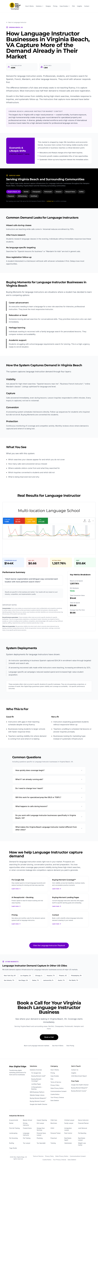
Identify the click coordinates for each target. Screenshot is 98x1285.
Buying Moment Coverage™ (36, 1080)
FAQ (73, 6)
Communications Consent (58, 1091)
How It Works (29, 6)
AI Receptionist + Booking (36, 1088)
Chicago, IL (38, 975)
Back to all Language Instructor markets (36, 1045)
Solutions (39, 6)
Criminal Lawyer (69, 1120)
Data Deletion (55, 1100)
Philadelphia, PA (76, 975)
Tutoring (53, 1143)
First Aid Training (14, 1128)
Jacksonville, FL (48, 980)
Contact (86, 6)
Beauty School (27, 1120)
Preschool (54, 1138)
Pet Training (26, 1138)
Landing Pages (36, 1084)
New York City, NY (10, 975)
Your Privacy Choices (57, 1097)
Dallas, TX (35, 980)
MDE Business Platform (37, 1092)
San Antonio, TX (9, 980)
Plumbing (40, 1138)
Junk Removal (82, 1128)
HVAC (52, 1128)
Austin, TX (61, 980)
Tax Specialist (41, 1143)
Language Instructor (26, 1134)
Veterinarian (68, 1143)
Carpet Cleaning (42, 1120)
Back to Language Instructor (17, 22)
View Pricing (70, 1045)
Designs (48, 6)
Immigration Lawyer (68, 1129)
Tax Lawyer (26, 1143)
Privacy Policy (55, 1085)
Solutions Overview (36, 1070)
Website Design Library (37, 1095)
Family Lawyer (68, 1123)
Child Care (54, 1120)
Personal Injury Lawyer (41, 1134)
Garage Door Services (41, 1129)
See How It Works (57, 1045)
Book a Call (49, 1037)
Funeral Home (27, 1128)
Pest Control (68, 1133)
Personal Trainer (56, 1133)
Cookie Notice (55, 1094)
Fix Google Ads (36, 1073)
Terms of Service (56, 1082)
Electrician (54, 1123)
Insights (79, 6)
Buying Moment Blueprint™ (38, 1098)
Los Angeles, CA (25, 975)
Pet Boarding (82, 1133)
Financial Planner (83, 1123)
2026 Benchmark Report (79, 1076)
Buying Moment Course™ (37, 1101)
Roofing (11, 1143)
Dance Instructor (83, 1120)
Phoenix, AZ (63, 975)
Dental (11, 1123)
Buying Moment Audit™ (38, 1076)
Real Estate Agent (67, 1139)
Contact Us (74, 1070)
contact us (50, 201)
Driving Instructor (26, 1124)
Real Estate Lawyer (81, 1139)
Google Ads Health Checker (38, 1104)
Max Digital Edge (17, 1066)
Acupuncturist (13, 1120)
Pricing (55, 6)
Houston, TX (51, 975)
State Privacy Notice (57, 1088)
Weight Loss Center (82, 1144)
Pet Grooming (13, 1138)
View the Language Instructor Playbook (49, 945)
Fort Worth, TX (73, 980)
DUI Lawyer (40, 1123)
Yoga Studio (13, 1148)
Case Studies (64, 6)
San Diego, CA (23, 980)
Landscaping (13, 1133)
